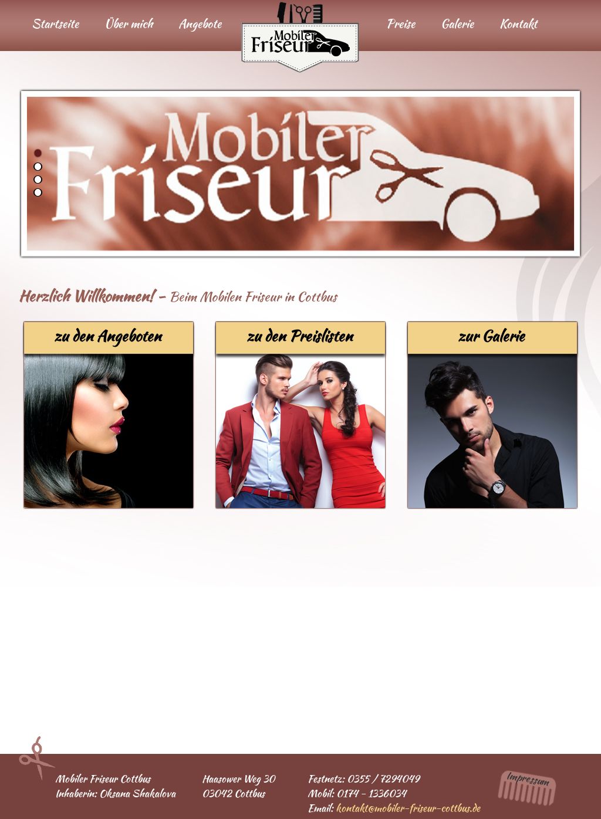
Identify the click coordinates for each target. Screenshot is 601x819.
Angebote (199, 23)
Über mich (128, 23)
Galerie (457, 23)
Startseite (55, 23)
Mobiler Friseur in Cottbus (300, 37)
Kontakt (518, 23)
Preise (400, 23)
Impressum (527, 779)
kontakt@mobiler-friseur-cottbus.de (408, 808)
